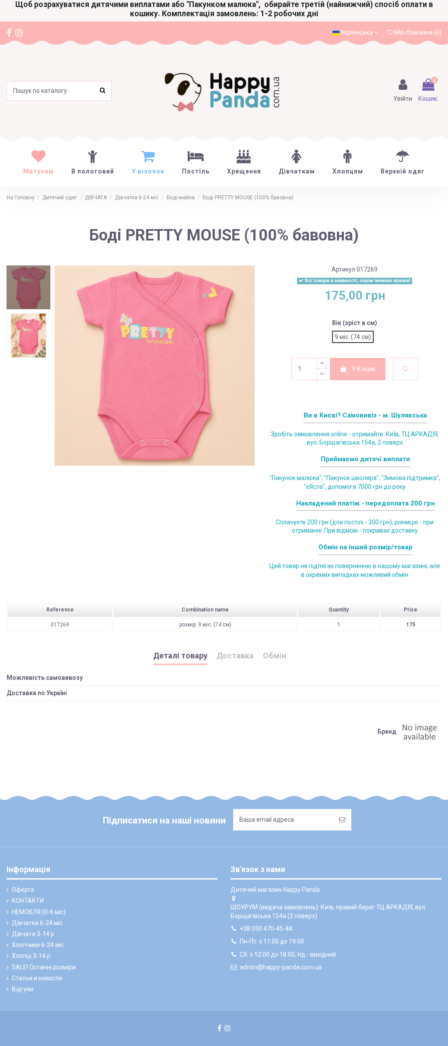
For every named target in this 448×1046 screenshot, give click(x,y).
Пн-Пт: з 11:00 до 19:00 (272, 941)
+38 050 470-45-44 (266, 928)
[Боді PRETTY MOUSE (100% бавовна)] (28, 287)
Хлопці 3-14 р (31, 955)
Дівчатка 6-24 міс (37, 922)
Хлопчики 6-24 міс (38, 944)
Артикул (343, 269)
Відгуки (22, 989)
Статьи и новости (37, 978)
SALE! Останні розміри (44, 967)
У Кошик (364, 368)
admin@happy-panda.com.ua (281, 967)
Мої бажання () (417, 32)
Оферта (23, 889)
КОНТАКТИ (28, 900)
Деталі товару (180, 655)
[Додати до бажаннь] (405, 369)
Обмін (274, 655)
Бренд (387, 731)
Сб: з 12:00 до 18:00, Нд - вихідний (288, 954)
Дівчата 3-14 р (33, 933)
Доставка (235, 655)
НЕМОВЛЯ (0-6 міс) (39, 911)
